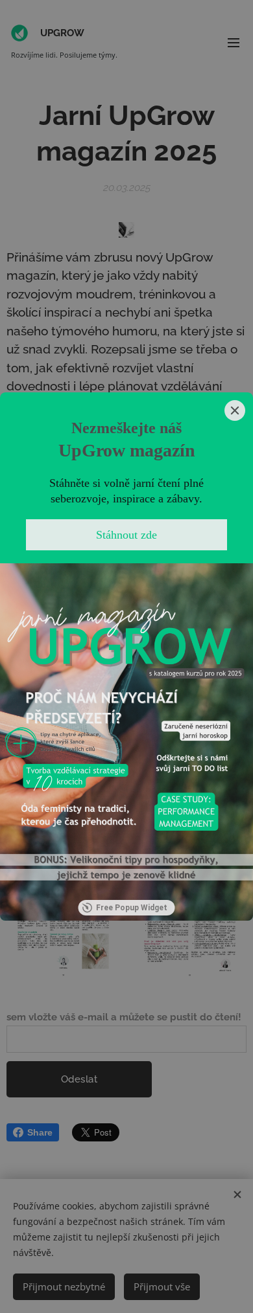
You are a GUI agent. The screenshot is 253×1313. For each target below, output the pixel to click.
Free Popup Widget (131, 907)
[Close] (234, 410)
